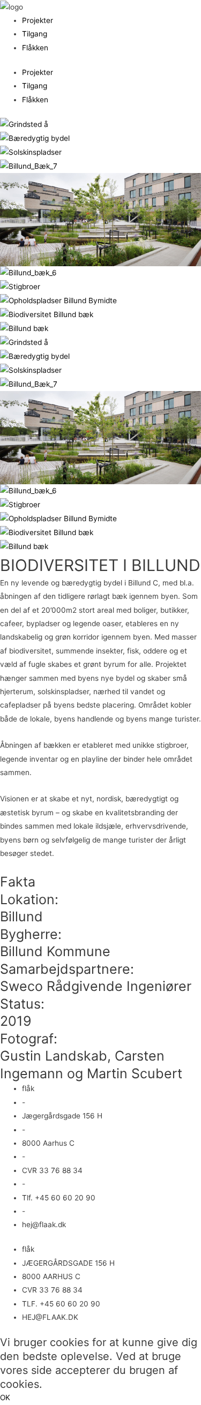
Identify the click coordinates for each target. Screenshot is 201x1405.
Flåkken (35, 47)
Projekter (37, 20)
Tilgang (34, 33)
